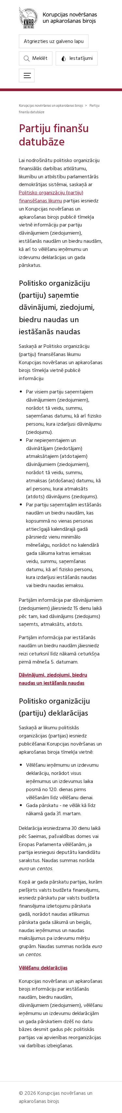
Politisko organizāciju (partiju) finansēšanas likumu (51, 196)
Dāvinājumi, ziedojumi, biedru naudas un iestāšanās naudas (53, 679)
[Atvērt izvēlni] (26, 75)
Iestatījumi (81, 58)
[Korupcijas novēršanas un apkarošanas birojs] (61, 17)
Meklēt (39, 58)
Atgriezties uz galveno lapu (54, 41)
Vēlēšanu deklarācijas (43, 968)
